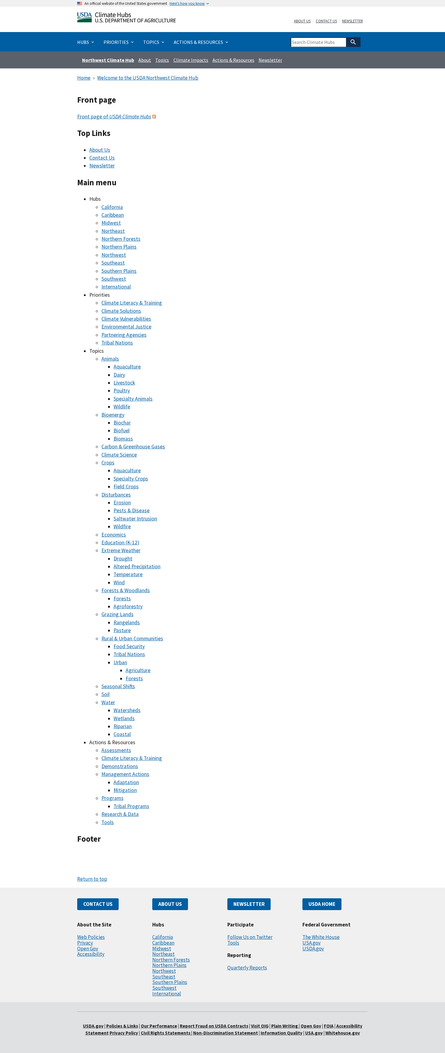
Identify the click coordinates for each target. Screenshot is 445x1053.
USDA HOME (321, 904)
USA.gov (311, 942)
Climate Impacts (190, 60)
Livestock (124, 382)
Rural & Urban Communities (132, 638)
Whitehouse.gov (342, 1033)
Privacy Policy (124, 1033)
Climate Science (119, 454)
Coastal (122, 734)
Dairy (119, 374)
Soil (105, 694)
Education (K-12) (120, 542)
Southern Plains (119, 271)
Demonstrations (119, 766)
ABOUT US (170, 904)
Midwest (111, 223)
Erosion (122, 502)
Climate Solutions (121, 311)
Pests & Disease (132, 510)
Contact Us (326, 21)
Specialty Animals (133, 398)
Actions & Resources (233, 60)
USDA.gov (313, 948)
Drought (123, 558)
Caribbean (112, 215)
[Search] (353, 42)
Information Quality (281, 1033)
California (112, 207)
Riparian (123, 726)
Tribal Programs (131, 806)
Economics (113, 534)
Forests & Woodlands (125, 590)
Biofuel (122, 430)
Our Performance (159, 1026)
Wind (119, 582)
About (144, 60)
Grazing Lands (117, 614)
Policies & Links (122, 1026)
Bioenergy (112, 414)
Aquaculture (127, 366)
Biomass (123, 438)
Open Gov (87, 948)
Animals (110, 358)
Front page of (114, 116)
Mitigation (125, 790)
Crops (107, 462)
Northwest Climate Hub (108, 60)
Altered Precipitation (137, 566)
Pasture (122, 630)
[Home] (126, 18)
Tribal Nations (117, 342)
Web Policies (91, 937)
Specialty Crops (131, 478)
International (116, 286)
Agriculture (138, 670)
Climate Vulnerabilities (126, 318)
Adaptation (126, 782)
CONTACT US (98, 904)
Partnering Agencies (124, 335)
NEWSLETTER (249, 904)
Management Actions (125, 774)
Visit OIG (260, 1026)
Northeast (113, 231)
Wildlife (122, 406)
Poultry (122, 390)
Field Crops (126, 486)
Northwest (113, 255)
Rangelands (127, 622)
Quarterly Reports (247, 967)
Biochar (122, 422)
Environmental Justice (126, 326)
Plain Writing (285, 1026)
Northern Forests (120, 239)
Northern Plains (119, 246)
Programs (112, 798)
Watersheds (127, 710)
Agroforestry (128, 606)
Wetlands (124, 718)
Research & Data (120, 814)
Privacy (85, 942)
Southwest (113, 279)
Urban (120, 662)
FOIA (329, 1026)
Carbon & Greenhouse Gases (133, 446)
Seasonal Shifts (118, 686)
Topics (162, 60)
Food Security (129, 646)
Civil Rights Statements (166, 1033)
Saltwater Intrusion (135, 518)
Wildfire (122, 526)
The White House (321, 937)
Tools (107, 822)
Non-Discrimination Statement (225, 1033)
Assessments (116, 750)
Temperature (128, 574)
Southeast (113, 262)
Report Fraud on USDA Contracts (214, 1026)
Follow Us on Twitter (249, 937)
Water (108, 702)
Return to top (92, 879)
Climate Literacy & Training (131, 302)
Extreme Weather (120, 550)
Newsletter (352, 21)
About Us (302, 21)
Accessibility (90, 954)
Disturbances (116, 494)
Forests (122, 598)
